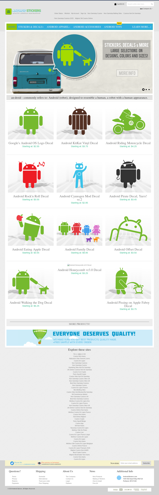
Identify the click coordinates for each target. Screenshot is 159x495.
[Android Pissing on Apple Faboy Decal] (128, 281)
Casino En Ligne (79, 361)
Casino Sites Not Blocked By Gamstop (79, 392)
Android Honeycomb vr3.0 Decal (79, 270)
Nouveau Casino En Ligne (79, 428)
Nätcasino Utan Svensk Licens (79, 358)
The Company (70, 476)
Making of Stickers (99, 479)
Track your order (44, 481)
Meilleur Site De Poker (79, 430)
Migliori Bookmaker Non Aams (79, 455)
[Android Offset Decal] (128, 228)
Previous (12, 62)
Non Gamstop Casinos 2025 (64, 18)
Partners (69, 483)
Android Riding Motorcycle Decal (128, 143)
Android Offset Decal (128, 249)
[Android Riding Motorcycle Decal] (128, 121)
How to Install (97, 481)
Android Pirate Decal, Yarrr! (128, 196)
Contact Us (69, 479)
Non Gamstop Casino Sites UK (79, 379)
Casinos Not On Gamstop (132, 13)
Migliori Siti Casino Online (84, 18)
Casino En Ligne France (79, 388)
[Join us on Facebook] (8, 462)
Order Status (58, 13)
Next (147, 62)
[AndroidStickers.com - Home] (23, 8)
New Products (97, 476)
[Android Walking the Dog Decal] (31, 281)
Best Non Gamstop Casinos (79, 383)
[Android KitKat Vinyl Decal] (79, 121)
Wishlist (67, 13)
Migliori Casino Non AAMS (79, 450)
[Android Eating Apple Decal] (31, 228)
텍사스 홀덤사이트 (79, 354)
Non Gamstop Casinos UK (79, 396)
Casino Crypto (79, 419)
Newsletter (115, 463)
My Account (75, 13)
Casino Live (80, 432)
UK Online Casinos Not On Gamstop (79, 370)
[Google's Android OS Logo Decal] (31, 121)
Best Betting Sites (79, 390)
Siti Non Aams (79, 426)
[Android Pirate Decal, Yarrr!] (128, 175)
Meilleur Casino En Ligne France (79, 412)
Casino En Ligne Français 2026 (79, 448)
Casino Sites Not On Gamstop (79, 376)
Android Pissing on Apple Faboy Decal (128, 304)
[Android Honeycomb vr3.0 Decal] (79, 265)
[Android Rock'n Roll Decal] (31, 175)
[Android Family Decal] (79, 228)
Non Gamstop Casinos (79, 363)
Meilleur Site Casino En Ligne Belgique (79, 443)
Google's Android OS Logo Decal (31, 143)
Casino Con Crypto (79, 372)
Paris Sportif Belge (79, 421)
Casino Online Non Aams (79, 410)
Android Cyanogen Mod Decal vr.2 (79, 197)
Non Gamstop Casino (95, 13)
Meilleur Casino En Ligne (79, 437)
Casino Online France (79, 446)
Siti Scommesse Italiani (79, 394)
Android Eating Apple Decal (31, 249)
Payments (15, 483)
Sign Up (83, 13)
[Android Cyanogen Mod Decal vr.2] (79, 175)
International (43, 479)
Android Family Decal (79, 249)
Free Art (95, 483)
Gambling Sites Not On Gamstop (79, 367)
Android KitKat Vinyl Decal (79, 143)
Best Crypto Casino (79, 452)
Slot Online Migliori (79, 417)
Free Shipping (43, 483)
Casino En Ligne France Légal (79, 434)
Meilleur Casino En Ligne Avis (79, 401)
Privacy (14, 479)
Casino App (79, 423)
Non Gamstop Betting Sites (113, 13)
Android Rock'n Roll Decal (31, 196)
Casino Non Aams (79, 356)
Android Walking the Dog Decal (31, 302)
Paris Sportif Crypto (79, 374)
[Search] (152, 4)
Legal (68, 481)
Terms (14, 476)
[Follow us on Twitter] (23, 462)
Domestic (42, 476)
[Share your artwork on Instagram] (50, 462)
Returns (14, 481)
